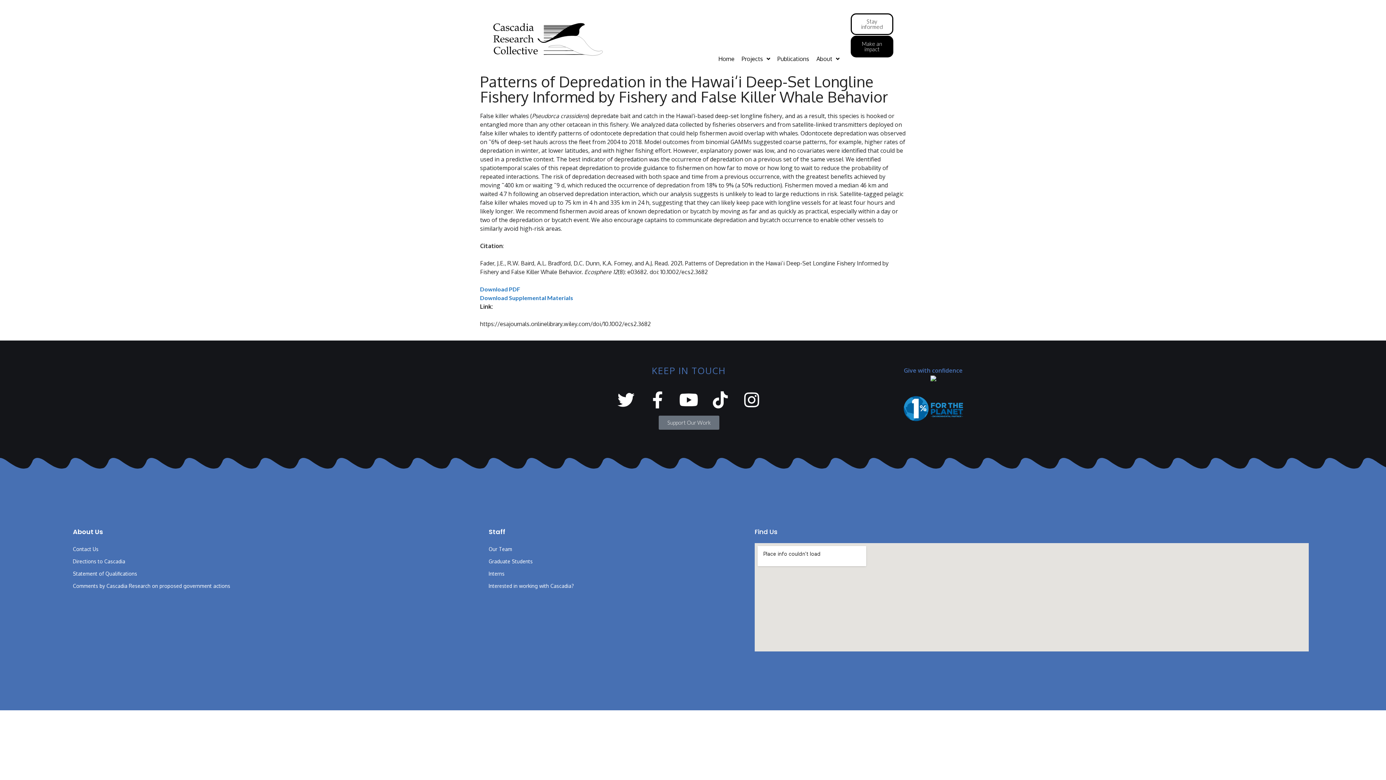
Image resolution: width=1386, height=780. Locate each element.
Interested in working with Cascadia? (531, 586)
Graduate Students (511, 561)
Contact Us (86, 549)
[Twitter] (626, 399)
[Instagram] (751, 399)
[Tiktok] (720, 399)
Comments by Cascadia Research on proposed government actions (151, 586)
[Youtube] (688, 399)
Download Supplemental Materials (526, 297)
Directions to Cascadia (99, 561)
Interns (497, 574)
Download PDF (500, 289)
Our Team (500, 549)
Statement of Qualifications (105, 574)
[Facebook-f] (657, 399)
